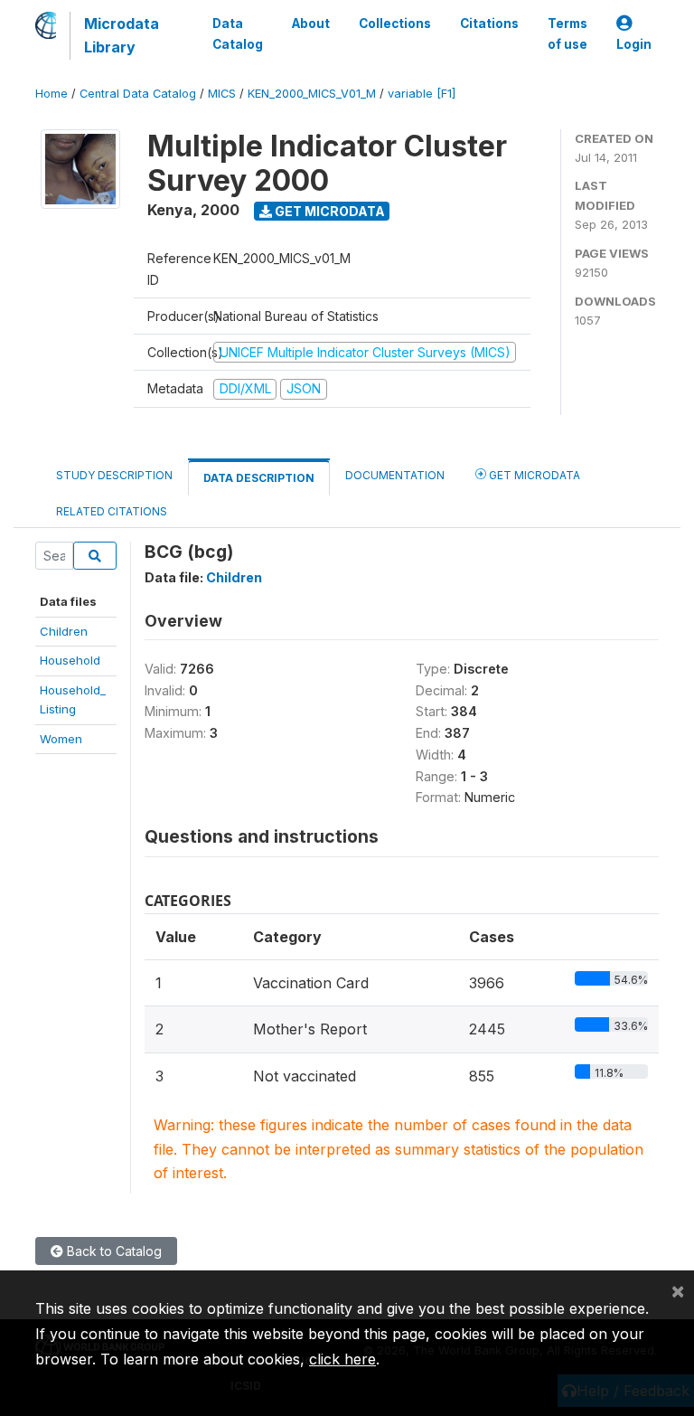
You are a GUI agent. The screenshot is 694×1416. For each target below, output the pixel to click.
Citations (489, 23)
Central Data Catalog (138, 93)
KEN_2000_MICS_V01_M (312, 93)
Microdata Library (121, 35)
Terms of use (567, 33)
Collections (395, 23)
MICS (222, 93)
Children (64, 631)
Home (51, 93)
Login (634, 44)
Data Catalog (237, 33)
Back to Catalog (112, 1251)
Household (70, 660)
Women (61, 739)
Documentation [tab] (395, 475)
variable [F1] (421, 93)
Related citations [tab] (111, 511)
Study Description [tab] (114, 475)
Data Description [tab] (258, 478)
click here (342, 1359)
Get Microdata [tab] (533, 475)
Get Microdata (328, 211)
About (311, 23)
